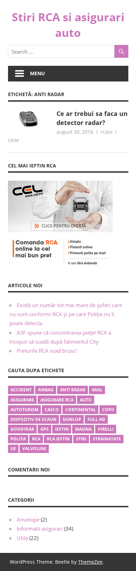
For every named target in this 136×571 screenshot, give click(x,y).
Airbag (46, 390)
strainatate (107, 439)
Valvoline (34, 449)
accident (21, 390)
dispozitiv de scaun (33, 419)
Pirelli (106, 429)
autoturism (24, 410)
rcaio (106, 131)
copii (108, 410)
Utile (13, 140)
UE (13, 449)
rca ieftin (58, 439)
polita (18, 439)
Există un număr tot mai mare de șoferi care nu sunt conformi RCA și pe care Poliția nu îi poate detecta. (65, 314)
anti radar (72, 390)
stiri (81, 439)
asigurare (22, 400)
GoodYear (22, 429)
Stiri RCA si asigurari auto (68, 24)
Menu (37, 73)
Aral (97, 390)
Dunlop (72, 419)
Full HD (96, 419)
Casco (52, 410)
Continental (80, 410)
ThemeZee (90, 561)
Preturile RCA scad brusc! (47, 350)
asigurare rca (57, 400)
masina (83, 429)
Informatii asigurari (40, 528)
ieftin (62, 429)
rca (36, 439)
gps (44, 429)
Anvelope (28, 519)
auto (86, 400)
